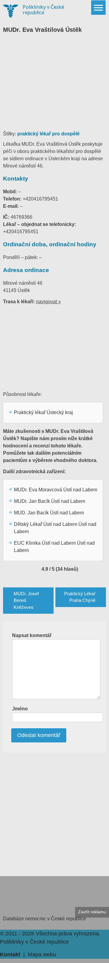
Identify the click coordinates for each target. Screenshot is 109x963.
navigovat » (48, 301)
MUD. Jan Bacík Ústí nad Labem (49, 512)
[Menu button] (98, 7)
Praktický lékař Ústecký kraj (43, 412)
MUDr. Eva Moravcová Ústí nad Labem (55, 489)
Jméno (20, 708)
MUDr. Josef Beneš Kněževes (26, 600)
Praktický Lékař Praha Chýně (79, 597)
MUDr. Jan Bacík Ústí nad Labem (49, 501)
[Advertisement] (54, 84)
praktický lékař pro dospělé (48, 133)
